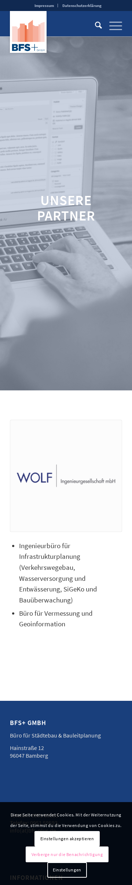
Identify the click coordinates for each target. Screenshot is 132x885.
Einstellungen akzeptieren (67, 838)
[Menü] (112, 25)
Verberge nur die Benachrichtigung (67, 854)
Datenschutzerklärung (82, 5)
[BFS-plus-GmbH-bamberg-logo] (28, 32)
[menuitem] (44, 5)
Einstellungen (67, 870)
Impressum (44, 5)
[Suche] (95, 25)
